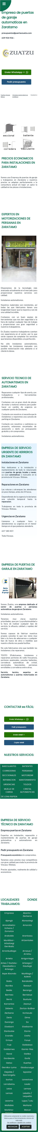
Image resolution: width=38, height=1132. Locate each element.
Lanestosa (27, 1079)
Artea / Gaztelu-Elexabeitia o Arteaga (9, 966)
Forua (27, 1040)
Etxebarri (9, 1026)
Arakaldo (9, 935)
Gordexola (9, 1058)
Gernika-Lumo (9, 1067)
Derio (9, 1017)
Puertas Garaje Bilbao (5, 96)
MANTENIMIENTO (27, 779)
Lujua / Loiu (27, 1100)
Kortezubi (27, 1013)
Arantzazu (27, 935)
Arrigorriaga (27, 958)
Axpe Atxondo (9, 973)
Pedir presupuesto (16, 81)
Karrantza (9, 1003)
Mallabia (9, 1105)
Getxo (9, 1062)
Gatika (27, 1053)
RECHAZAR (12, 1127)
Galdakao (27, 1044)
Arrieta (9, 958)
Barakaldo (27, 981)
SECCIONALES (9, 775)
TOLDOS (27, 784)
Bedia (9, 990)
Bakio (9, 981)
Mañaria (27, 1105)
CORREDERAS (9, 770)
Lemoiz (9, 1093)
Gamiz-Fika (27, 1049)
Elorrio (27, 1031)
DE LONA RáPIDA (9, 796)
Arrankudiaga (9, 951)
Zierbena (9, 1013)
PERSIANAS (27, 770)
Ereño (27, 1035)
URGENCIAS (9, 784)
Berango (27, 990)
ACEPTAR (25, 1127)
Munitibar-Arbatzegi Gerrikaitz (9, 943)
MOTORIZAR (27, 775)
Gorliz (27, 1058)
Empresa (9, 913)
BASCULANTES (9, 766)
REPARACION (9, 779)
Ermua (9, 1040)
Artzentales (27, 940)
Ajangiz (9, 920)
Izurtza (9, 1079)
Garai (9, 1053)
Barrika (9, 985)
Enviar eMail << (19, 735)
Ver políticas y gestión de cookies (19, 1122)
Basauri (27, 985)
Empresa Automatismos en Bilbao (20, 96)
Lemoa (27, 1088)
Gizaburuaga (27, 1067)
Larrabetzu (9, 1084)
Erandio (9, 1035)
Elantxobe (9, 1031)
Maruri (27, 1109)
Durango (9, 1022)
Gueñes (27, 1062)
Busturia (27, 999)
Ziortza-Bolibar (27, 1008)
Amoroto (27, 925)
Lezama (9, 1100)
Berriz (9, 999)
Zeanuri (27, 1003)
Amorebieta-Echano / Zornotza (9, 928)
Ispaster (27, 1072)
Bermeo (9, 994)
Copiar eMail (19, 742)
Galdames (9, 1049)
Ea (27, 1022)
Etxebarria (27, 1026)
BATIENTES (27, 766)
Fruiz (9, 1044)
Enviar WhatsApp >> (15, 72)
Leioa (9, 1088)
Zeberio (9, 1008)
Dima (27, 1017)
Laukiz (27, 1084)
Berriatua (27, 994)
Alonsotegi (27, 920)
